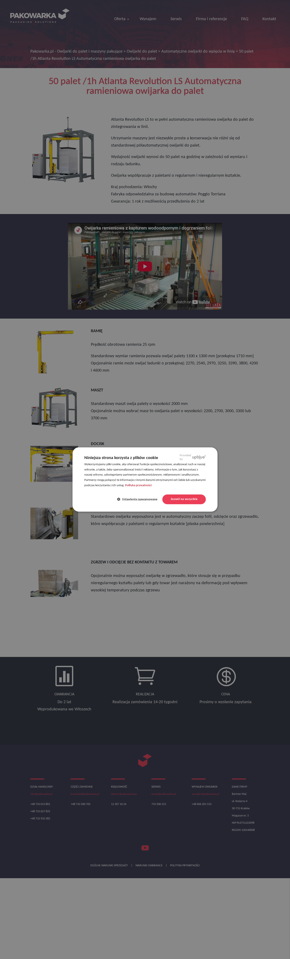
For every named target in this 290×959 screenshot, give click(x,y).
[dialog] (145, 479)
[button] (139, 499)
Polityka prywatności (138, 485)
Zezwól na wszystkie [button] (184, 499)
